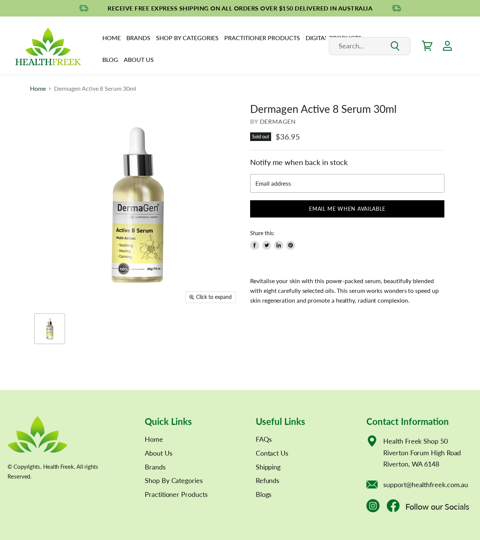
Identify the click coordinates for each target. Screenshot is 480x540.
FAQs (264, 439)
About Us (139, 59)
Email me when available (347, 209)
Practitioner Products (262, 37)
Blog (110, 59)
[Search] (395, 46)
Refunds (267, 480)
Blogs (264, 494)
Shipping (268, 467)
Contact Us (272, 453)
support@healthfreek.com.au (425, 484)
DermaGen (278, 121)
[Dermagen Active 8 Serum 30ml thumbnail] (49, 329)
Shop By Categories (187, 37)
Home (111, 37)
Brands (138, 37)
